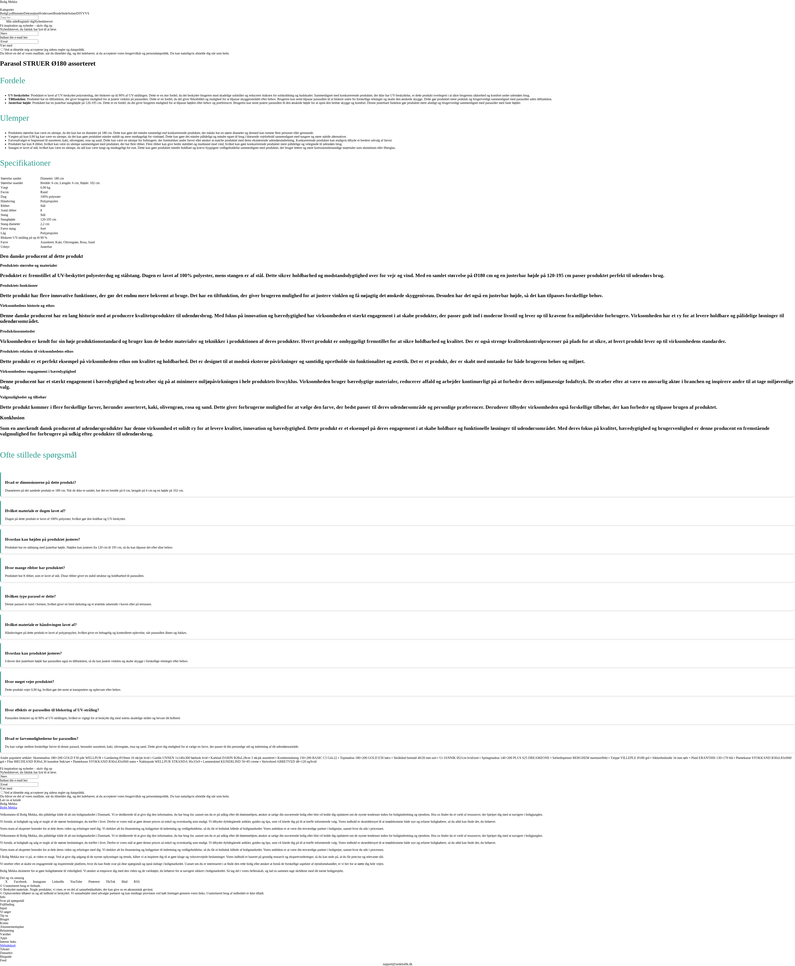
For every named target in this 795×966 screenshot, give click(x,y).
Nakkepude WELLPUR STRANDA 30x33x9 (169, 761)
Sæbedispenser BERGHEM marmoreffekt (580, 758)
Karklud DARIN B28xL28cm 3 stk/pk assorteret (243, 758)
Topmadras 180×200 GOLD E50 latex (365, 758)
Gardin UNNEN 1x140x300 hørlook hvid (180, 758)
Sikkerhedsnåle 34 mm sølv (670, 758)
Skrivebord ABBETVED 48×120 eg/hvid (289, 761)
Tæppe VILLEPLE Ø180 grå (630, 758)
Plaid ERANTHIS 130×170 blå (712, 758)
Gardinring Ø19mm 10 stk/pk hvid (126, 758)
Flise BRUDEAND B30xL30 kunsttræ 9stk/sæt (38, 761)
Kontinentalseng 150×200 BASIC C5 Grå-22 (307, 758)
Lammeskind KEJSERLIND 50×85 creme (231, 761)
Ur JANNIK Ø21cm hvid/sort (459, 758)
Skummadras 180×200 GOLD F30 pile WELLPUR (67, 758)
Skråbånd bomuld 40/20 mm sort (415, 758)
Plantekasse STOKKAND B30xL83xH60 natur (104, 761)
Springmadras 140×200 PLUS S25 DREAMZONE (515, 758)
